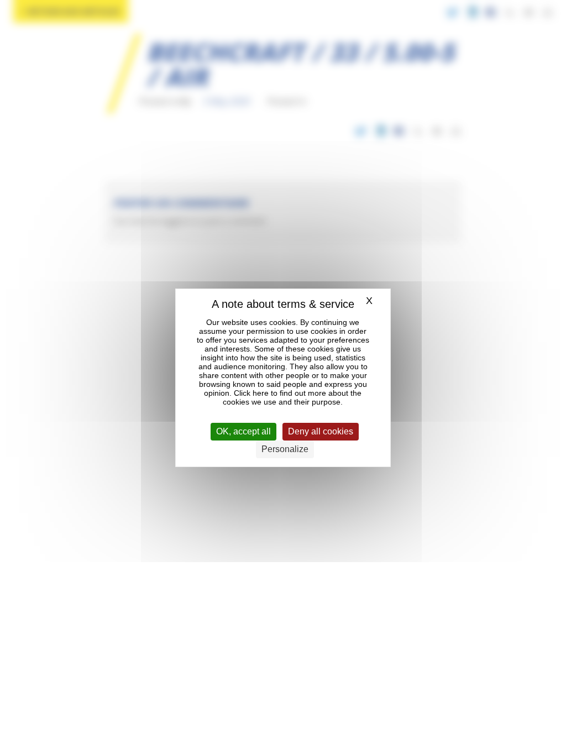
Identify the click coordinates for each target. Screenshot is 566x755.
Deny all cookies (320, 431)
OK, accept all (243, 431)
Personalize (284, 449)
